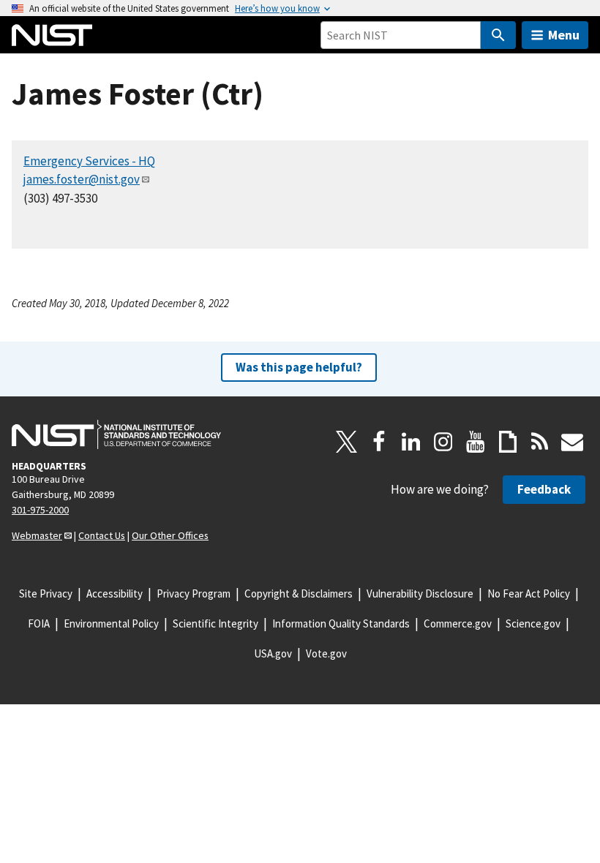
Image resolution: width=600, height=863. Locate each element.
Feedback (544, 489)
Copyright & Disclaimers (298, 593)
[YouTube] (476, 442)
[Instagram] (443, 442)
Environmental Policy (111, 623)
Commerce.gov (458, 623)
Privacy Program (193, 593)
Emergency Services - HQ (89, 161)
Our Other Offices (170, 535)
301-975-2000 (40, 509)
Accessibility (114, 593)
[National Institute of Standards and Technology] (116, 434)
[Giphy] (508, 442)
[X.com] (347, 442)
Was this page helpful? (299, 367)
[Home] (52, 35)
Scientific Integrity (215, 623)
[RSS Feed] (540, 442)
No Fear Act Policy (528, 593)
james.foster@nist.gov (81, 179)
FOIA (39, 623)
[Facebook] (379, 442)
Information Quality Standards (341, 623)
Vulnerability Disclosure (420, 593)
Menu (564, 34)
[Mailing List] (572, 442)
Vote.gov (326, 653)
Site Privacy (45, 593)
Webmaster (37, 535)
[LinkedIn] (411, 442)
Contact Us (101, 535)
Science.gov (533, 623)
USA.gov (273, 653)
